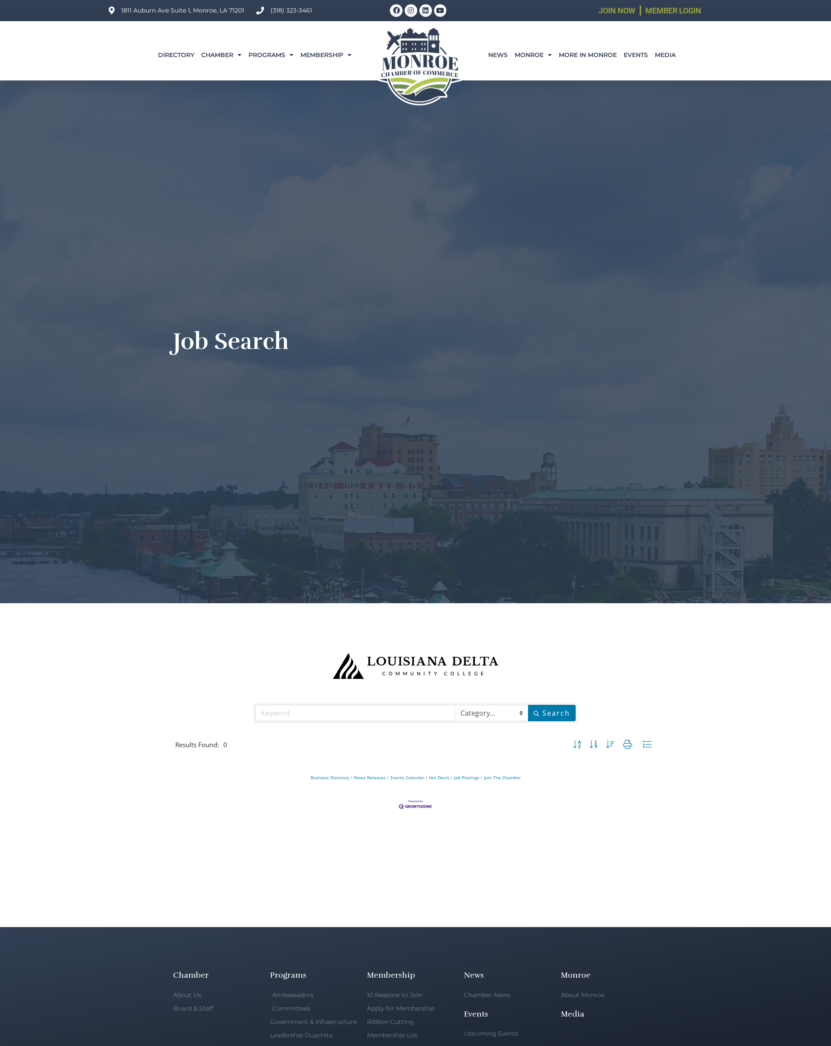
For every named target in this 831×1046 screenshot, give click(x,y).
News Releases (370, 777)
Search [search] (556, 713)
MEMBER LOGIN (673, 10)
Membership (321, 55)
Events (636, 55)
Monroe (529, 55)
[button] (577, 744)
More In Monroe (588, 55)
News (498, 55)
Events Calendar (407, 777)
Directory (176, 55)
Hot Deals (439, 777)
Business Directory (330, 777)
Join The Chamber (502, 777)
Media (665, 55)
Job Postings (466, 777)
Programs (266, 55)
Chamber (217, 55)
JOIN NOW (617, 10)
